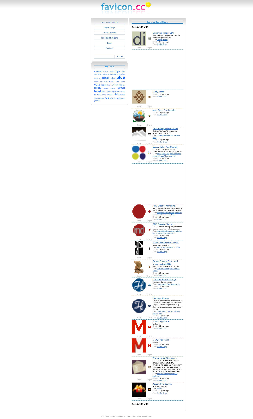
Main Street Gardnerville (164, 110)
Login (109, 43)
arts (167, 154)
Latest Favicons (109, 33)
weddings (166, 374)
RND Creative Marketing (164, 206)
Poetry (177, 268)
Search (120, 57)
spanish (160, 374)
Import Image (109, 28)
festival (172, 154)
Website (165, 213)
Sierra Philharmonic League (165, 242)
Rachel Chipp (162, 44)
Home (117, 416)
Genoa (155, 271)
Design (159, 40)
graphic (155, 215)
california (166, 135)
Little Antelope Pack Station (165, 128)
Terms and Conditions (139, 416)
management (161, 284)
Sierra (164, 247)
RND (172, 215)
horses (159, 135)
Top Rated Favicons (109, 38)
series (159, 154)
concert (155, 156)
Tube (168, 284)
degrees (174, 284)
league (159, 247)
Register (109, 48)
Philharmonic (171, 247)
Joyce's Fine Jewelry (162, 384)
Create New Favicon (109, 22)
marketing (178, 213)
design (159, 213)
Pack (154, 138)
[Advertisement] (78, 62)
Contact (149, 416)
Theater (167, 156)
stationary (156, 376)
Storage (155, 313)
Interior (165, 40)
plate (160, 313)
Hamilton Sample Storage (164, 279)
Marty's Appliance (161, 321)
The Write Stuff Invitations (165, 358)
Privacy (129, 416)
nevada (177, 135)
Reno (178, 247)
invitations (173, 374)
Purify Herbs (158, 92)
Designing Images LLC (163, 33)
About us (122, 416)
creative (171, 213)
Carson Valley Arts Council (165, 147)
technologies (175, 311)
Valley (164, 154)
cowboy (178, 154)
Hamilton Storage (161, 298)
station (171, 135)
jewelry (159, 388)
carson (172, 156)
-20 (178, 284)
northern (161, 215)
